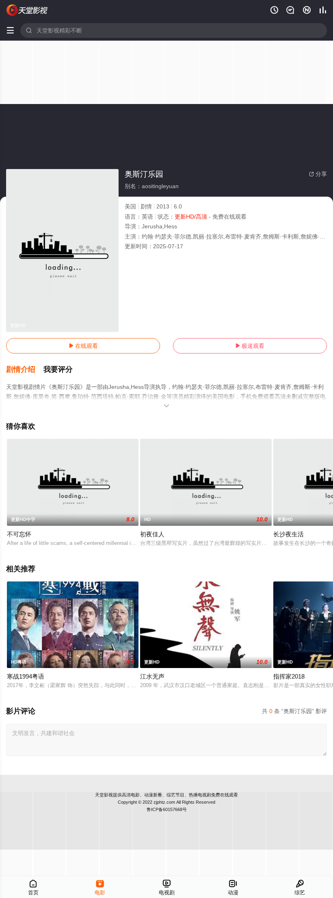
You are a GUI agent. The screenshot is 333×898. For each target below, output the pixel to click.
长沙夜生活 (288, 534)
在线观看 (83, 346)
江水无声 (152, 676)
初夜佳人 (152, 534)
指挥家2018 (289, 676)
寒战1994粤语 (25, 676)
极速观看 (249, 346)
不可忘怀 (19, 534)
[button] (24, 370)
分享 (318, 174)
